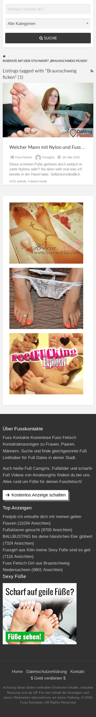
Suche (50, 38)
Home (17, 671)
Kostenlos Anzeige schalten (39, 495)
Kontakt (77, 671)
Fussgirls (48, 157)
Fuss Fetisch (23, 157)
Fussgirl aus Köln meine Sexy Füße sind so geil (46, 550)
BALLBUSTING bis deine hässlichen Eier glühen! (48, 536)
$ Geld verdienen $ (48, 678)
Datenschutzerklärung (46, 671)
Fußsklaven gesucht (21, 530)
